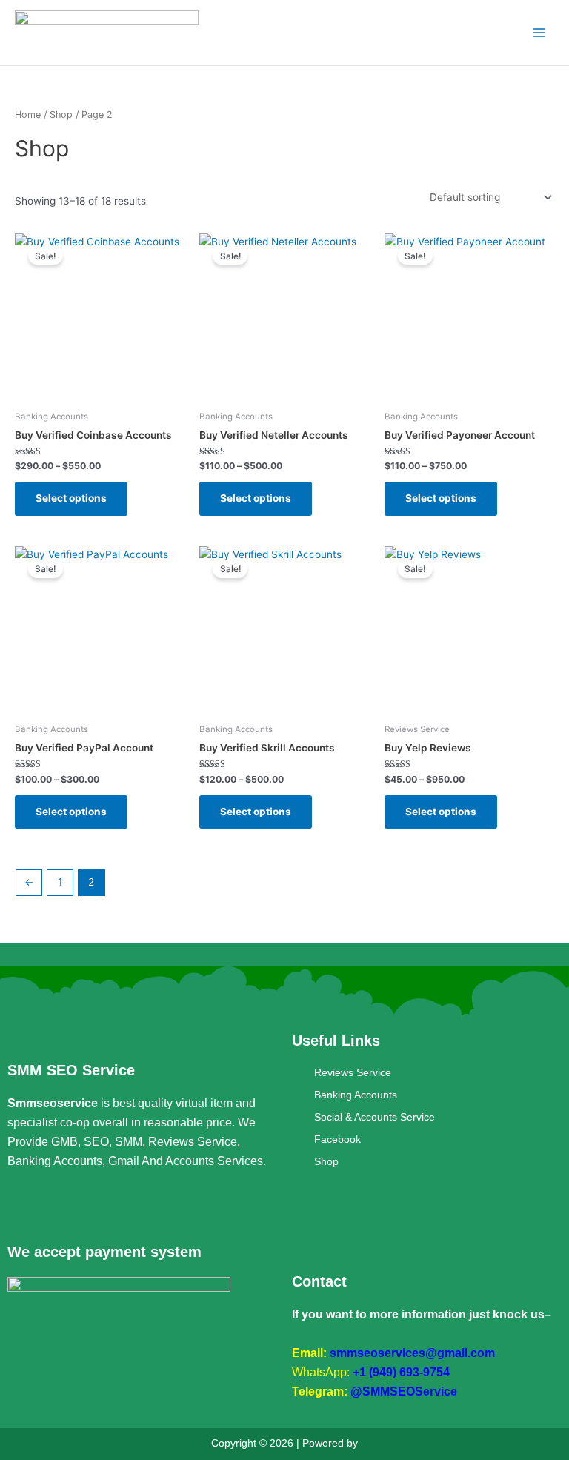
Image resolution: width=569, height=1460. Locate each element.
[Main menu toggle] (539, 33)
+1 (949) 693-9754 (401, 1372)
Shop (61, 114)
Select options (71, 498)
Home (28, 114)
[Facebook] (18, 1207)
